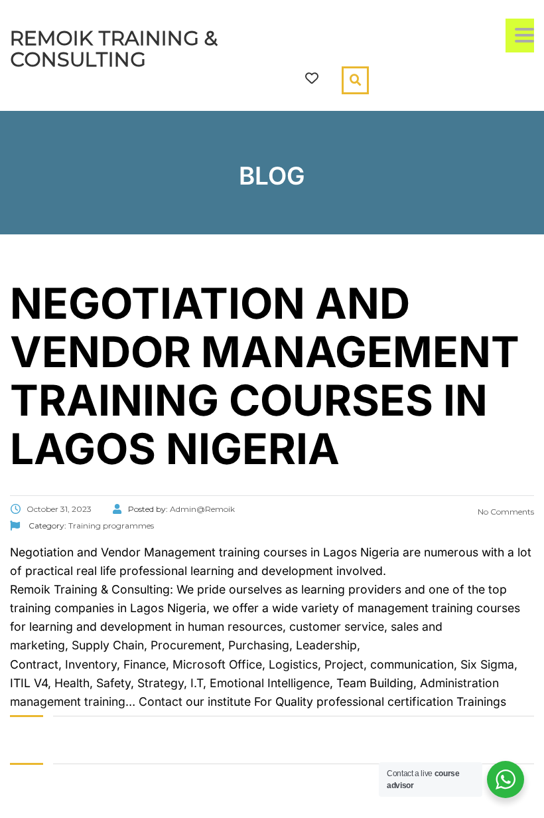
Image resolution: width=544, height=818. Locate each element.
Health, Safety (92, 683)
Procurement (184, 645)
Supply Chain (108, 645)
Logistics (293, 664)
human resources (235, 626)
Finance (144, 664)
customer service (336, 626)
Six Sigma (487, 664)
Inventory (89, 664)
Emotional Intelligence (270, 683)
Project (344, 664)
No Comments (505, 512)
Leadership (326, 645)
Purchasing (258, 645)
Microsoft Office (217, 664)
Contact (160, 701)
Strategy (160, 683)
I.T (195, 683)
